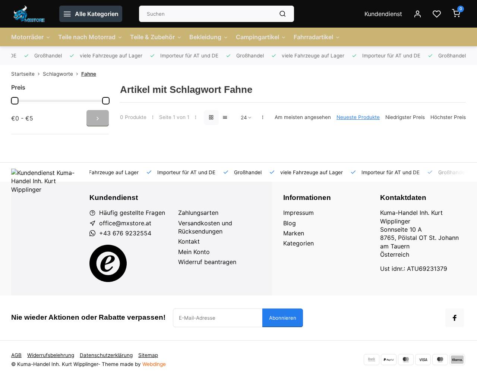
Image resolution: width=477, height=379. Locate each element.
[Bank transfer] (371, 359)
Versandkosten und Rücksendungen (205, 227)
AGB (16, 355)
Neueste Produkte (358, 117)
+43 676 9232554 (125, 233)
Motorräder (27, 37)
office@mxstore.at (125, 223)
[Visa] (423, 359)
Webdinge (154, 364)
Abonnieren (282, 318)
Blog (289, 223)
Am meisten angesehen (303, 117)
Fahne (88, 74)
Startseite (23, 74)
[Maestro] (440, 359)
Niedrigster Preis (405, 117)
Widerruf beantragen (207, 262)
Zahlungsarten (198, 212)
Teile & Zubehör (152, 37)
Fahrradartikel (313, 37)
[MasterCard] (406, 359)
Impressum (298, 212)
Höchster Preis (448, 117)
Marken (293, 233)
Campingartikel (257, 37)
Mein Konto (194, 252)
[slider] (14, 100)
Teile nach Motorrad (87, 37)
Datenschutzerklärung (106, 355)
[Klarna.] (457, 359)
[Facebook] (454, 317)
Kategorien (298, 243)
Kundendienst (383, 14)
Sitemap (148, 355)
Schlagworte (58, 74)
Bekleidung (205, 37)
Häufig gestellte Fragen (132, 212)
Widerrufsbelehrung (50, 355)
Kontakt (189, 241)
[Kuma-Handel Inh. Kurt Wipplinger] (29, 14)
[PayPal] (389, 359)
